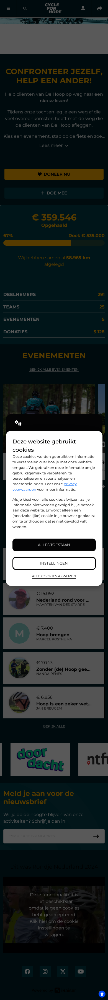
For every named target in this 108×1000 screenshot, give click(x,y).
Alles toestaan (54, 544)
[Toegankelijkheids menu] (102, 994)
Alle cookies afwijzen (54, 576)
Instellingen (54, 563)
